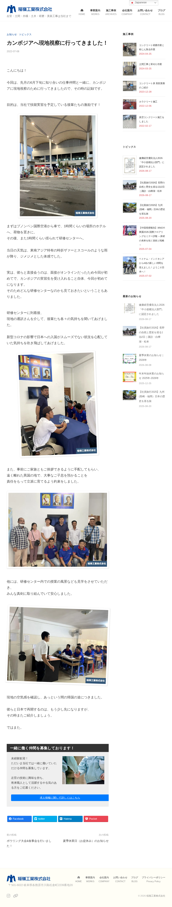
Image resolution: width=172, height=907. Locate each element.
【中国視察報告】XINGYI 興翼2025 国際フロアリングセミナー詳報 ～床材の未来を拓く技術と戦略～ (152, 236)
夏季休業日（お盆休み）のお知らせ (86, 841)
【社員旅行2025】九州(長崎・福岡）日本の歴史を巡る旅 (152, 209)
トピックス (25, 34)
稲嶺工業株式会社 (155, 895)
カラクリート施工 (148, 101)
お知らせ (12, 34)
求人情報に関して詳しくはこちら (60, 797)
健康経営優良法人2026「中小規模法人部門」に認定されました (151, 162)
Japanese (140, 2)
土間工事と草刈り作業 (150, 64)
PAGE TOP (165, 877)
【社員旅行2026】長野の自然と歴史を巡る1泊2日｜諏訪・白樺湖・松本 (152, 186)
